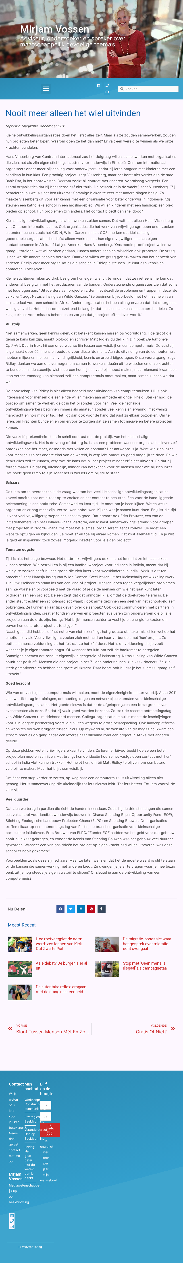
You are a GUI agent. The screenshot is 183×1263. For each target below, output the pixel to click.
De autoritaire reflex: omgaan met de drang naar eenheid (61, 989)
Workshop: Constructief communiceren (30, 1104)
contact (14, 1150)
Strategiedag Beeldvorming (30, 1119)
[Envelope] (107, 92)
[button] (46, 89)
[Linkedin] (99, 86)
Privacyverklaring (30, 1247)
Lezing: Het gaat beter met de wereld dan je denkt (30, 1162)
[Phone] (107, 86)
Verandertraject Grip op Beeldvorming (30, 1134)
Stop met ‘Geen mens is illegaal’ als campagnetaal (145, 965)
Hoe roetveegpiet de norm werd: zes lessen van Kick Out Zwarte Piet (59, 944)
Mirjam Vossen (54, 29)
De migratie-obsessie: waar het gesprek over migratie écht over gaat (147, 944)
